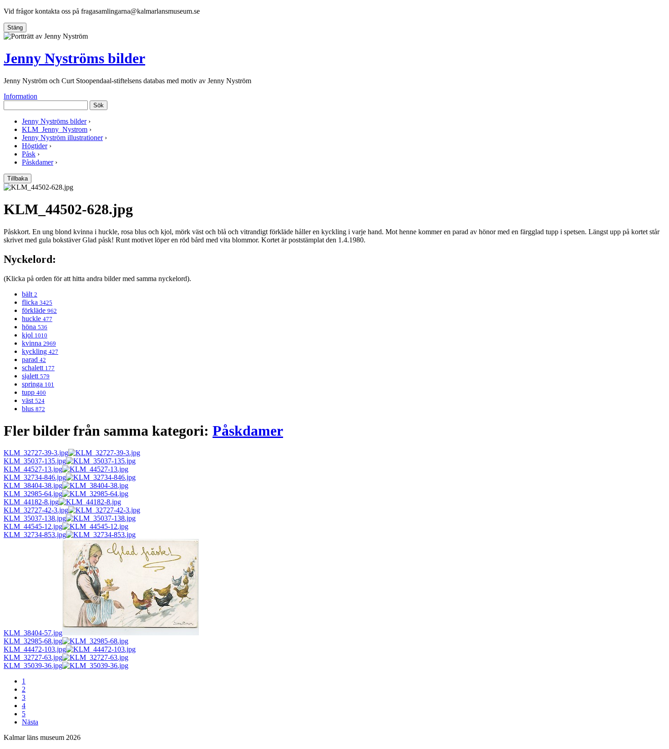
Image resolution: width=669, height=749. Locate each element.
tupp (34, 392)
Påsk (28, 154)
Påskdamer (37, 162)
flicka (37, 302)
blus (33, 408)
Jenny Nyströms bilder (74, 58)
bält (29, 294)
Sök (98, 105)
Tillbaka (17, 178)
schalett (38, 368)
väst (33, 400)
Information (20, 96)
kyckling (40, 351)
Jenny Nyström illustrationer (62, 137)
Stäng (15, 27)
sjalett (36, 376)
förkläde (39, 310)
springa (38, 384)
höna (34, 327)
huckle (37, 318)
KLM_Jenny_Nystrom (54, 129)
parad (34, 359)
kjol (34, 335)
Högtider (34, 146)
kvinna (39, 343)
